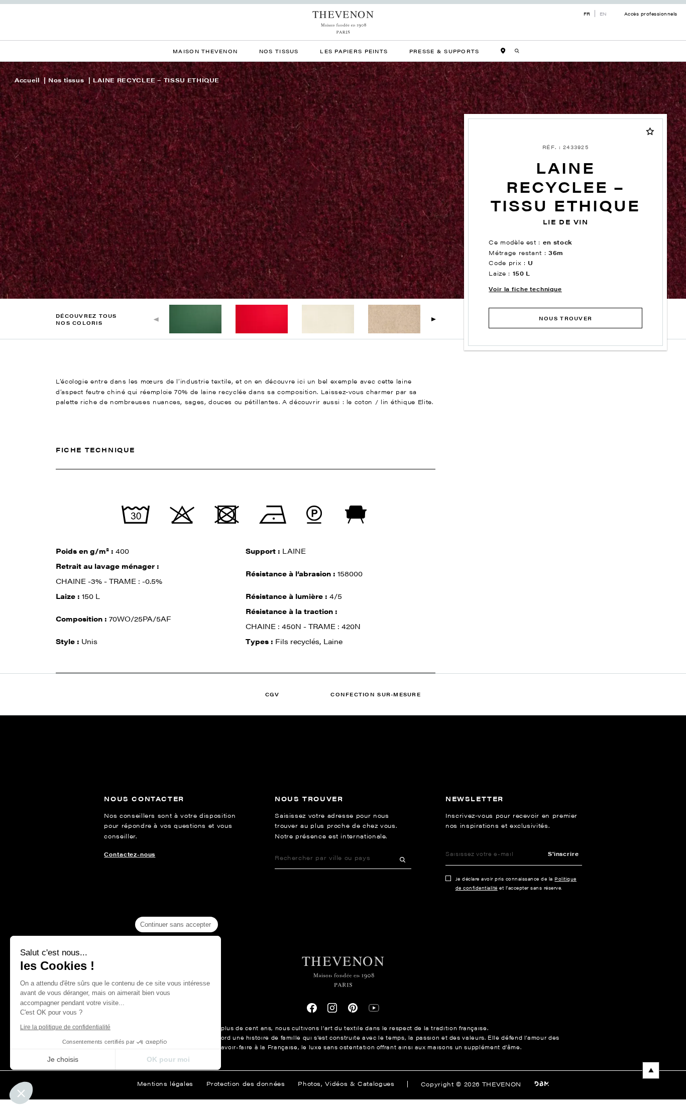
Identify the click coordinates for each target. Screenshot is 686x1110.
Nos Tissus (279, 51)
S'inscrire (563, 853)
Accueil (27, 80)
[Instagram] (332, 1008)
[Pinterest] (353, 1008)
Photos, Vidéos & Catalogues (346, 1083)
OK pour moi (168, 1059)
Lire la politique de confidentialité (65, 1027)
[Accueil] (343, 22)
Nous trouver (565, 318)
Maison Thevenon (205, 51)
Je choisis (62, 1059)
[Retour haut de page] (343, 1070)
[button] (433, 319)
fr (587, 13)
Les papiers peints (354, 51)
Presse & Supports (444, 51)
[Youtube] (374, 1008)
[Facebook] (312, 1008)
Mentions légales (165, 1083)
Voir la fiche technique (525, 289)
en (603, 13)
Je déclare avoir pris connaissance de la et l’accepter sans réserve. (516, 883)
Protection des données (245, 1083)
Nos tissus (66, 80)
